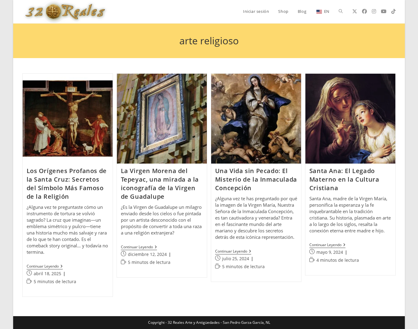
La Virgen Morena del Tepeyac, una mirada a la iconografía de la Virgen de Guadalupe (160, 184)
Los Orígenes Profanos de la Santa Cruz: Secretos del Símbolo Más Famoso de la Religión (67, 184)
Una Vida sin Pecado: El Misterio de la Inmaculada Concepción (256, 179)
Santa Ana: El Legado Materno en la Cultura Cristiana (344, 179)
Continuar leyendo (45, 266)
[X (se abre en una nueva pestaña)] (355, 11)
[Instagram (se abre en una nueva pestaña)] (374, 11)
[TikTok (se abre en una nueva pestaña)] (393, 11)
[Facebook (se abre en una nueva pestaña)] (364, 11)
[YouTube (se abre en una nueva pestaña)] (384, 11)
